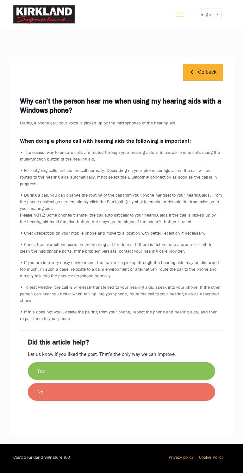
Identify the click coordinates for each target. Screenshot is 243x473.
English (207, 14)
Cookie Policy (211, 457)
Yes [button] (41, 371)
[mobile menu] (179, 14)
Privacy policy (181, 457)
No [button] (40, 391)
